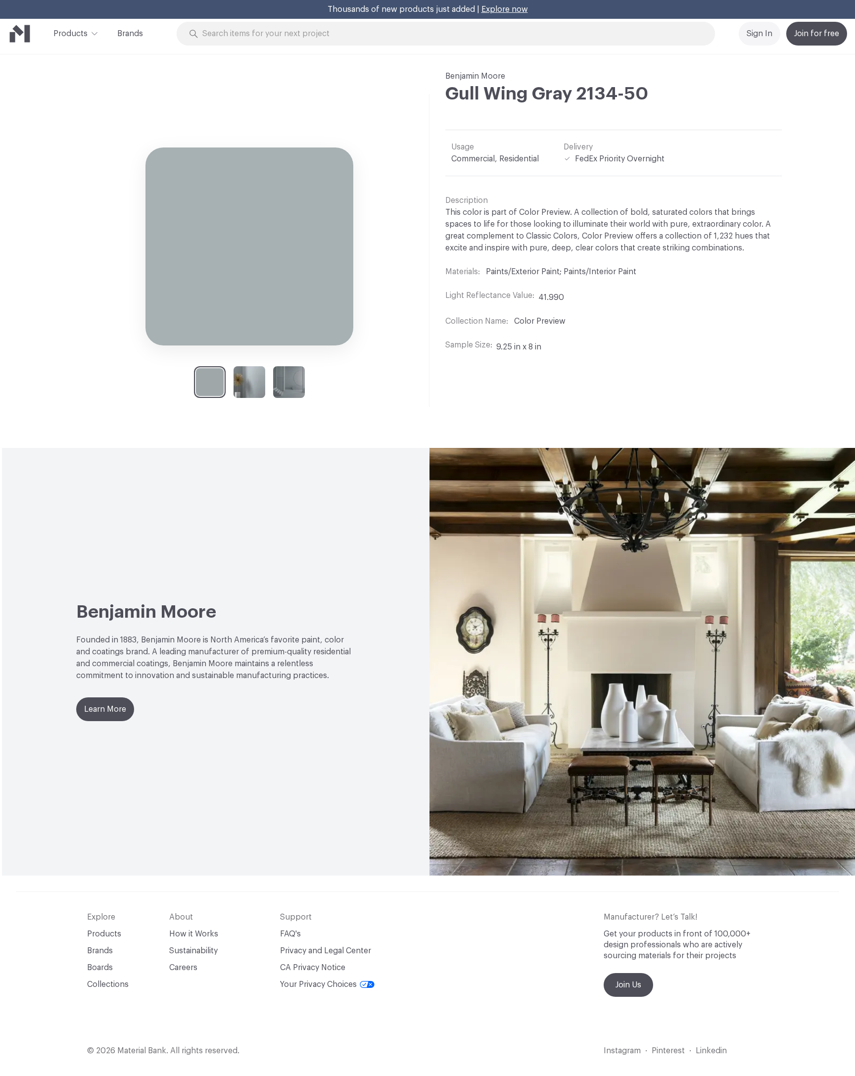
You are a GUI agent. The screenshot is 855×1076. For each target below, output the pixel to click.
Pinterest (668, 1051)
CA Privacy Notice (312, 968)
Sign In (759, 34)
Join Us (628, 985)
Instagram (622, 1051)
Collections (108, 984)
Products (70, 34)
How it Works (193, 934)
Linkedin (711, 1051)
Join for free (816, 34)
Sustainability (193, 951)
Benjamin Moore (475, 76)
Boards (100, 968)
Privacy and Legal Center (325, 951)
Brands (130, 34)
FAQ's (290, 934)
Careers (183, 968)
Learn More (105, 709)
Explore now (504, 9)
